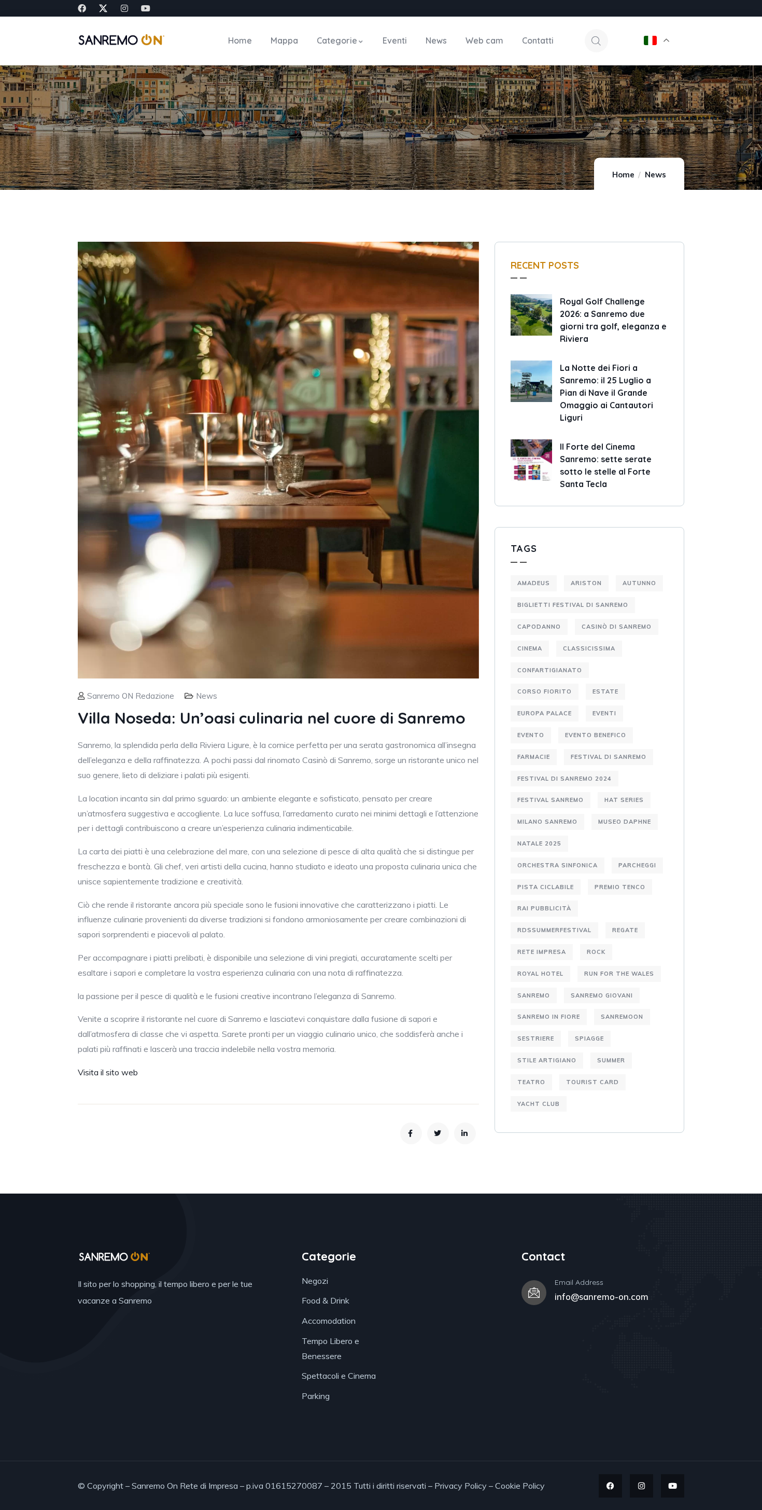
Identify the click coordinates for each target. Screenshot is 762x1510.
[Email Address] (533, 1292)
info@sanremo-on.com (601, 1296)
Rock (596, 951)
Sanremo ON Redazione (130, 696)
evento (530, 735)
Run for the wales (619, 973)
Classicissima (589, 648)
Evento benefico (595, 735)
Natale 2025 (539, 843)
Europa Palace (544, 713)
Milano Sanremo (547, 821)
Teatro (531, 1082)
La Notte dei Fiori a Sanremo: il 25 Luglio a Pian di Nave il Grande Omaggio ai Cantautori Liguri (606, 393)
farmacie (533, 756)
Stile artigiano (546, 1060)
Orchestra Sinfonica (557, 865)
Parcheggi (637, 865)
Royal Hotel (540, 973)
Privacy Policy (460, 1485)
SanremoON (622, 1016)
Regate (625, 930)
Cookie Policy (520, 1485)
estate (605, 691)
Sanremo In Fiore (548, 1016)
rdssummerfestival (554, 930)
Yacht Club (538, 1103)
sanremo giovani (602, 995)
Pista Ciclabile (545, 887)
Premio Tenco (620, 887)
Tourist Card (592, 1082)
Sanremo (533, 995)
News (655, 174)
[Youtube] (146, 8)
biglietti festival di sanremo (572, 604)
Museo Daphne (624, 821)
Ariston (586, 583)
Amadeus (533, 583)
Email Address (579, 1282)
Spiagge (589, 1038)
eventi (604, 713)
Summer (611, 1060)
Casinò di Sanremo (617, 626)
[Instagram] (124, 8)
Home (623, 174)
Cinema (529, 648)
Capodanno (539, 626)
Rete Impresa (541, 951)
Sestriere (535, 1038)
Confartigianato (549, 670)
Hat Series (624, 800)
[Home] (121, 40)
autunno (639, 583)
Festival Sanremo (550, 800)
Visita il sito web (108, 1072)
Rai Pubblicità (544, 908)
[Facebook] (82, 8)
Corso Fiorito (544, 691)
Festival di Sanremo (608, 756)
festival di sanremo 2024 (564, 778)
